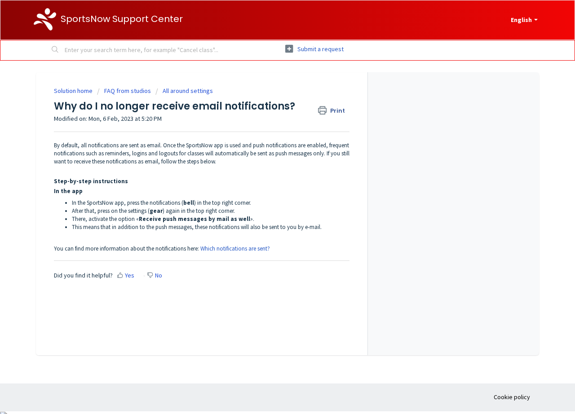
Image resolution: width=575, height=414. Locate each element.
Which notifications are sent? (235, 248)
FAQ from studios (127, 91)
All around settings (188, 91)
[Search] (55, 50)
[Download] (271, 87)
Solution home (74, 91)
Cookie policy (512, 397)
